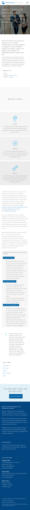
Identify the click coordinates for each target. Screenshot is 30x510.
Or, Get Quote (16, 396)
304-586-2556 (10, 466)
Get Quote (6, 368)
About (4, 375)
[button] (27, 2)
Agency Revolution (11, 502)
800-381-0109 (13, 75)
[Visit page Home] (12, 2)
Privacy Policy (10, 500)
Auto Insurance (12, 207)
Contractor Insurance (10, 211)
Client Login (6, 365)
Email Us (11, 77)
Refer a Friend (6, 373)
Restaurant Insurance (14, 209)
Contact (5, 370)
